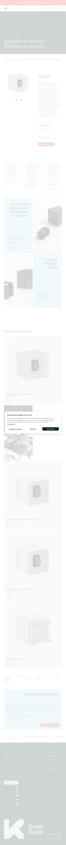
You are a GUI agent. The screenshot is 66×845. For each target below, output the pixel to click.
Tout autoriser (50, 429)
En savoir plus (11, 424)
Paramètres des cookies (15, 429)
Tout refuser (33, 429)
